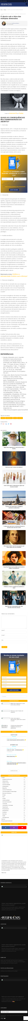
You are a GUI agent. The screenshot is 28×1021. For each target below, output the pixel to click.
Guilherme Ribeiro (15, 23)
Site (2, 640)
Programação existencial (7, 820)
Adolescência (5, 781)
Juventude (5, 803)
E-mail (3, 635)
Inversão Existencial (7, 801)
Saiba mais (4, 872)
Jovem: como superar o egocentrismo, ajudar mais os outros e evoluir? (18, 719)
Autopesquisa (5, 786)
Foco (4, 796)
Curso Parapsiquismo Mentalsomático (16, 740)
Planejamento (5, 810)
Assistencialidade (6, 784)
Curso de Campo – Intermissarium (14, 750)
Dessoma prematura (7, 793)
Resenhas (5, 814)
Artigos (3, 777)
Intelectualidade (6, 800)
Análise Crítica (6, 782)
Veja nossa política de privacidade (15, 186)
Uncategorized (6, 817)
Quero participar (14, 690)
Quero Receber (14, 189)
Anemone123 (13, 113)
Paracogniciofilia (11, 756)
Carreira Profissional (7, 789)
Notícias (3, 819)
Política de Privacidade (12, 971)
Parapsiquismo (6, 808)
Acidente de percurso (7, 779)
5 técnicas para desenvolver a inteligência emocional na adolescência (17, 727)
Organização (5, 807)
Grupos (4, 798)
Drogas (4, 794)
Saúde (2, 14)
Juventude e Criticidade (8, 805)
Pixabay (21, 113)
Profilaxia (5, 812)
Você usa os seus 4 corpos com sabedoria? (14, 467)
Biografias (5, 788)
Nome (3, 630)
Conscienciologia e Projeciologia (9, 791)
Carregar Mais (14, 770)
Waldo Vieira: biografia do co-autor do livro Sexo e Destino (18, 704)
